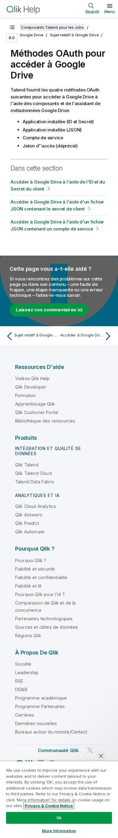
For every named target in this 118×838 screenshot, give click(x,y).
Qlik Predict (27, 523)
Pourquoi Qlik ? (30, 560)
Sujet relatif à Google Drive (74, 34)
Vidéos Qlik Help (32, 378)
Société (23, 664)
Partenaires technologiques (44, 618)
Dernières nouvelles (36, 723)
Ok (59, 817)
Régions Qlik (28, 635)
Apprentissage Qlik (35, 403)
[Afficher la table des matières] (12, 27)
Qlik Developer (30, 386)
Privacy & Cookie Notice (49, 805)
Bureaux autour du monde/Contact (51, 731)
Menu (109, 11)
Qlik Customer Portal (36, 412)
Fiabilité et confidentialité (41, 577)
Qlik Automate (29, 531)
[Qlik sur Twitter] (90, 750)
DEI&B (21, 689)
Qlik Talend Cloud (33, 473)
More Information (59, 830)
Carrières (24, 714)
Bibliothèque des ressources (45, 420)
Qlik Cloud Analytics (35, 506)
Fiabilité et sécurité (35, 568)
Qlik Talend (26, 464)
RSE (19, 681)
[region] (59, 799)
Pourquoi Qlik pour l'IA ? (40, 594)
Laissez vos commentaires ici (49, 310)
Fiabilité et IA (28, 585)
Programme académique (41, 698)
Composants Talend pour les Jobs (52, 27)
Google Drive (32, 34)
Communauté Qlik (58, 750)
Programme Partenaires (40, 706)
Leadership (27, 672)
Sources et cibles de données (46, 627)
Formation (25, 395)
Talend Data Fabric (34, 481)
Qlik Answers (28, 514)
